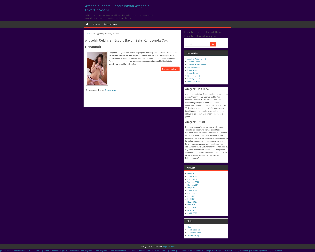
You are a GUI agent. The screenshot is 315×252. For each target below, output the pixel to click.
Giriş (189, 227)
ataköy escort (34, 250)
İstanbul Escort (193, 75)
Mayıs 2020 (192, 187)
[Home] (87, 24)
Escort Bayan (192, 73)
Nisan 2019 (192, 201)
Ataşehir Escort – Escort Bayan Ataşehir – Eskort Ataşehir (117, 8)
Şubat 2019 (192, 207)
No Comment (111, 90)
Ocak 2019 (192, 210)
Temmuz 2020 (193, 182)
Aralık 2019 (192, 190)
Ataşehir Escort (193, 61)
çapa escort (212, 250)
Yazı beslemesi (193, 229)
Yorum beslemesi (194, 232)
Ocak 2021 (192, 173)
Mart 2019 (191, 204)
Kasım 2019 (192, 193)
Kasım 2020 (192, 179)
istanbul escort (145, 250)
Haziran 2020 (192, 184)
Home (88, 34)
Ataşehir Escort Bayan (196, 64)
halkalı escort (120, 250)
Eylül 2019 (192, 199)
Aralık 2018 (192, 213)
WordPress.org (193, 235)
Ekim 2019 (192, 196)
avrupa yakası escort (198, 250)
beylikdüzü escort (21, 250)
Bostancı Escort (193, 67)
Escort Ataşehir (193, 70)
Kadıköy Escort (193, 78)
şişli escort (45, 250)
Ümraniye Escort (194, 81)
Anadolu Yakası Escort (196, 58)
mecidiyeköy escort (240, 250)
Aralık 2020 (192, 176)
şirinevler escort (6, 250)
